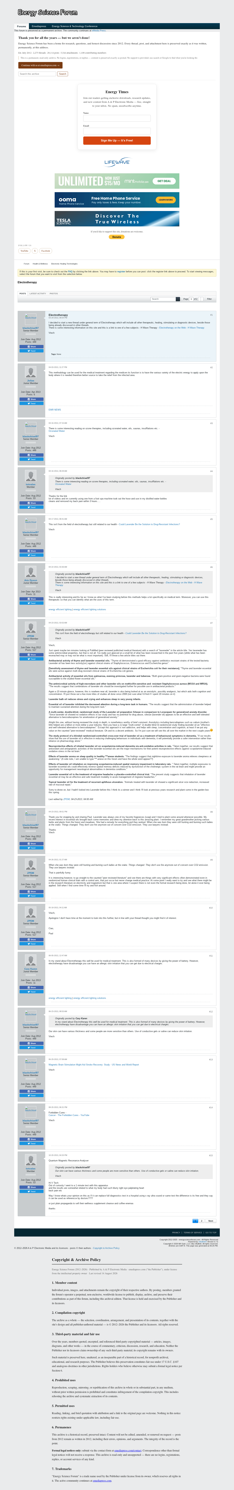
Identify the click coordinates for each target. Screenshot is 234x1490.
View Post (92, 478)
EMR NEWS (55, 409)
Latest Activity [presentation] (38, 294)
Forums (21, 26)
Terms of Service (193, 1233)
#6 (211, 567)
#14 (211, 1107)
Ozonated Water (57, 431)
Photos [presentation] (54, 294)
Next (210, 1221)
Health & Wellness (40, 264)
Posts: (28, 342)
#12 (211, 1011)
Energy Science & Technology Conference (74, 26)
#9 (211, 860)
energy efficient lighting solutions (89, 609)
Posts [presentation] (23, 294)
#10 (211, 908)
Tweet (32, 350)
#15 (211, 1155)
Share (33, 347)
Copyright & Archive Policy (106, 1248)
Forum (26, 264)
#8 (211, 812)
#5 (211, 519)
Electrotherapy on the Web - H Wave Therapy (181, 327)
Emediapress (39, 26)
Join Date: (26, 339)
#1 (211, 315)
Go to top (211, 1233)
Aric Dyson (30, 580)
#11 (211, 956)
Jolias (30, 380)
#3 (211, 423)
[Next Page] (202, 299)
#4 (211, 471)
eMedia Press (99, 30)
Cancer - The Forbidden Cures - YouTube (69, 1115)
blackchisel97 (31, 328)
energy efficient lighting (60, 609)
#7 (211, 623)
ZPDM (30, 636)
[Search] (178, 299)
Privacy (176, 1233)
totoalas (30, 484)
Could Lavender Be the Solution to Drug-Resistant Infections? (149, 524)
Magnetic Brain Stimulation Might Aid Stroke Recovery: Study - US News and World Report (94, 1064)
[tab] (23, 293)
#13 (211, 1059)
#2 (211, 367)
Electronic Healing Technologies (64, 264)
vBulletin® (203, 1242)
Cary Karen (30, 968)
